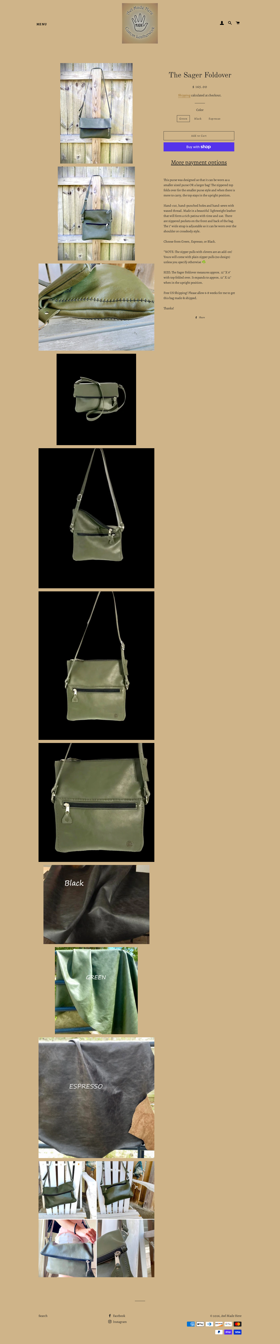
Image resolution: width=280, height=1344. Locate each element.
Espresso (214, 118)
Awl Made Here (231, 1316)
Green (183, 118)
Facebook (118, 1316)
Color (200, 110)
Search (43, 1316)
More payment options (199, 162)
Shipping (184, 95)
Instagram (119, 1322)
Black (198, 118)
